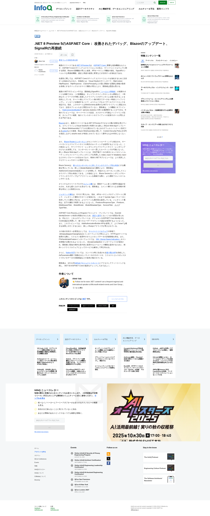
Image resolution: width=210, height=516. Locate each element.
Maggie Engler (157, 117)
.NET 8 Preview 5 (83, 65)
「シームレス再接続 (107, 91)
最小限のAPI (111, 253)
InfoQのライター (39, 469)
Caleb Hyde (145, 130)
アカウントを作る (40, 452)
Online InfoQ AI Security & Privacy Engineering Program (87, 454)
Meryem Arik (158, 115)
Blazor (61, 123)
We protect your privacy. (150, 171)
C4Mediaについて (40, 476)
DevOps (155, 339)
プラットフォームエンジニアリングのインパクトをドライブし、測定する (105, 359)
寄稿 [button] (84, 2)
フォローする (53, 61)
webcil (64, 131)
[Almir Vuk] (36, 61)
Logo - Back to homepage (43, 8)
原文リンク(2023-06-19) (68, 60)
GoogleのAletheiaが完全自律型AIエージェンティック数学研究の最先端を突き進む (134, 350)
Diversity (37, 480)
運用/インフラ (163, 9)
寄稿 (35, 466)
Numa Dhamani (145, 117)
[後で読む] (72, 55)
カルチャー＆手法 (146, 9)
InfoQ (143, 104)
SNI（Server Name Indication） (108, 239)
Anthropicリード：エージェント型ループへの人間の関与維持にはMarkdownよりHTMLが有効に (47, 361)
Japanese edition (74, 2)
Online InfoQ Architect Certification (88, 460)
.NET (37, 36)
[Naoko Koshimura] (36, 70)
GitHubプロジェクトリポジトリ (87, 263)
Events (36, 462)
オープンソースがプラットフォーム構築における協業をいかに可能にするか (105, 350)
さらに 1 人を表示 (39, 74)
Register (162, 2)
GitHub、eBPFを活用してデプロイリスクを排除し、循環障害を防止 (163, 350)
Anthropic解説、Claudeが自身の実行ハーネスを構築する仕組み (134, 359)
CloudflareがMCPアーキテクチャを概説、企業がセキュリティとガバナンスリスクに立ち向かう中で (76, 372)
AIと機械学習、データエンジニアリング (116, 9)
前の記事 (159, 137)
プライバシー (135, 510)
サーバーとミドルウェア (98, 231)
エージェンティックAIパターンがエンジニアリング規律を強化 (105, 367)
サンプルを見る (158, 154)
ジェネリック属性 (66, 194)
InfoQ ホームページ (40, 31)
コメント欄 (87, 184)
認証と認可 (96, 216)
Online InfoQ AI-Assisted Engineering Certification (89, 473)
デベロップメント (64, 9)
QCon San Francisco (82, 479)
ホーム (36, 448)
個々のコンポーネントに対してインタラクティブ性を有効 (95, 165)
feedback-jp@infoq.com (39, 509)
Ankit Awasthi (145, 70)
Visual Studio (102, 305)
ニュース (51, 31)
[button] (158, 165)
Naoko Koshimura (42, 70)
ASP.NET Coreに (100, 65)
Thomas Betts (146, 93)
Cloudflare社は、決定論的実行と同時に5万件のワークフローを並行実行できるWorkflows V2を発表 (76, 350)
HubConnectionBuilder (71, 110)
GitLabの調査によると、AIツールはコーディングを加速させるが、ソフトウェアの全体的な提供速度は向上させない (163, 360)
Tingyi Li (166, 117)
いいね (65, 55)
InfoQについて (39, 473)
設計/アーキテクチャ (85, 9)
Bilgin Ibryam (145, 81)
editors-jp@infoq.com (55, 509)
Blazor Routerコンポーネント (75, 142)
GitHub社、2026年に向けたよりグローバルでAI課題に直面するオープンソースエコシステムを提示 (47, 372)
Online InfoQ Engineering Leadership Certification (88, 466)
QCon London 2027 (82, 490)
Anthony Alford (146, 115)
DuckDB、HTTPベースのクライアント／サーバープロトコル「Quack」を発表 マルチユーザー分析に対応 (134, 368)
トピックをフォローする (117, 299)
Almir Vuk (42, 61)
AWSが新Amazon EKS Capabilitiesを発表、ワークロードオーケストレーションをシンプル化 (163, 372)
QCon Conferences (40, 459)
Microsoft (72, 309)
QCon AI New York (81, 484)
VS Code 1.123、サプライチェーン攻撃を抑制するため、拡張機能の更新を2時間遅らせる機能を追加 (47, 350)
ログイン (37, 455)
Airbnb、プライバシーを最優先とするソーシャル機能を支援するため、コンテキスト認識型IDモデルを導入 (76, 361)
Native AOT (70, 253)
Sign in (172, 2)
